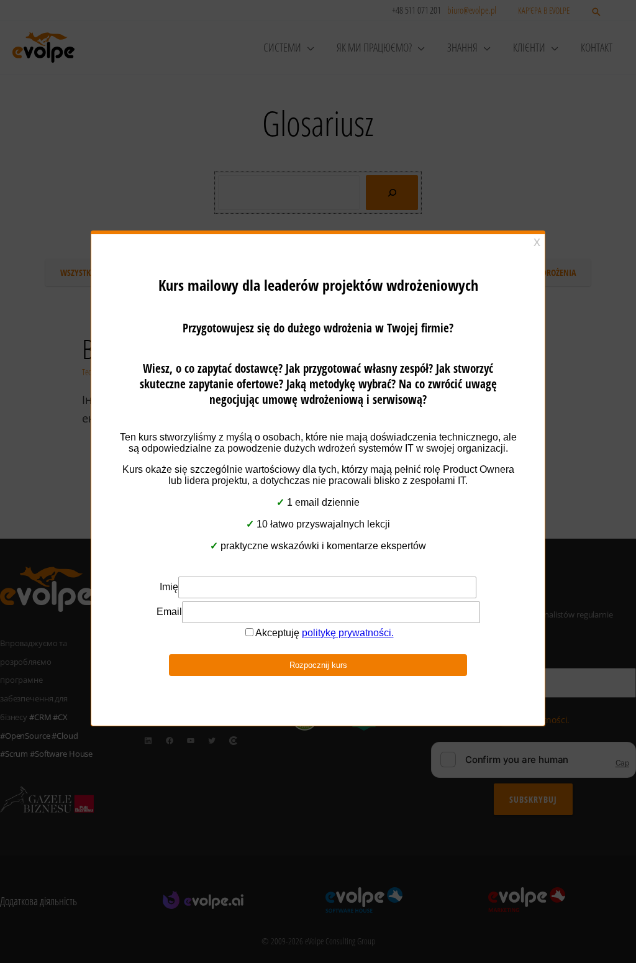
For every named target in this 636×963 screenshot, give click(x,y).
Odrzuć (318, 527)
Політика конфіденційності (311, 558)
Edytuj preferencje (420, 527)
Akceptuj (215, 527)
